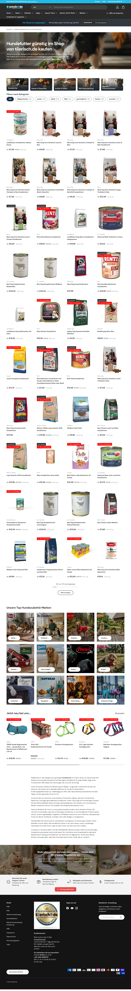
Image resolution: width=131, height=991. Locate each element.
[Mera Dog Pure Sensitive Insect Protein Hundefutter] (20, 218)
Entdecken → (15, 701)
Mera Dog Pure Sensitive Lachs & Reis (49, 144)
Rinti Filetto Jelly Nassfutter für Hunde (79, 476)
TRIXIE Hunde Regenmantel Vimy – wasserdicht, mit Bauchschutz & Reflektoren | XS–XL (17, 748)
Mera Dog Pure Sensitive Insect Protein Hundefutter (18, 238)
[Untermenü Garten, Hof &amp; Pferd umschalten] (76, 13)
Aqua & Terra (50, 13)
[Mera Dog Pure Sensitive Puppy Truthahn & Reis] (110, 171)
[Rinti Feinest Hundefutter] (50, 312)
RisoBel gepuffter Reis (105, 331)
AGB (8, 929)
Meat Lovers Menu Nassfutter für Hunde (79, 571)
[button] (123, 7)
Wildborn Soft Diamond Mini (17, 570)
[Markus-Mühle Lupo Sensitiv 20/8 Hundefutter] (50, 409)
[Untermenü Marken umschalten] (87, 13)
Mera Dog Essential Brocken (77, 284)
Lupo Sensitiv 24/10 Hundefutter (19, 475)
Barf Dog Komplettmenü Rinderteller (16, 285)
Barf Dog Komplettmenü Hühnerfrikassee (76, 524)
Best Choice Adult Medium (107, 523)
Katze (17, 13)
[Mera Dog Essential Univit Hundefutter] (20, 409)
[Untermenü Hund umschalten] (12, 13)
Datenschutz (11, 937)
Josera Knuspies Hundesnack (18, 379)
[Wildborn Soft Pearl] (80, 409)
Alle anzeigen (119, 713)
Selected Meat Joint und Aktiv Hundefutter (108, 476)
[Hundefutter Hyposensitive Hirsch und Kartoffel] (50, 551)
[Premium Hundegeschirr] (65, 728)
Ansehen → (74, 638)
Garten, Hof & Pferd (67, 13)
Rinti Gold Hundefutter (75, 379)
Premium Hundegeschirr (64, 744)
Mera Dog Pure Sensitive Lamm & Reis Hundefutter (109, 144)
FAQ (104, 1)
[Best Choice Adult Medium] (110, 503)
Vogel (38, 13)
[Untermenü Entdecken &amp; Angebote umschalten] (26, 17)
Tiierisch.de (14, 982)
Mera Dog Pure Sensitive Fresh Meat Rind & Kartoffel (50, 191)
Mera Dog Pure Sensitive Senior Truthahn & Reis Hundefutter (18, 191)
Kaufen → (14, 638)
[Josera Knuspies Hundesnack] (20, 359)
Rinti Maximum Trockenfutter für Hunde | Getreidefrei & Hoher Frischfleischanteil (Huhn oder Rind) (50, 381)
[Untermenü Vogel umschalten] (41, 13)
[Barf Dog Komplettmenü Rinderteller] (20, 265)
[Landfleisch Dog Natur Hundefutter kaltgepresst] (80, 218)
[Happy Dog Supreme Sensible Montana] (80, 312)
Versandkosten (12, 918)
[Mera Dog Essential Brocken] (80, 265)
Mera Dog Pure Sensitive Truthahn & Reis (80, 144)
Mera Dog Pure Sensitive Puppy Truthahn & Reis (109, 191)
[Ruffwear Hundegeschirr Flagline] (113, 728)
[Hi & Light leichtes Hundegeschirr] (89, 728)
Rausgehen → (45, 701)
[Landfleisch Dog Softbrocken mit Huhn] (20, 312)
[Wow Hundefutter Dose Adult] (50, 456)
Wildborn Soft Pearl (74, 428)
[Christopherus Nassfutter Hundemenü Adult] (20, 503)
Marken (82, 13)
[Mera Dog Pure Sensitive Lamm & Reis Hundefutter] (110, 123)
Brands (97, 1)
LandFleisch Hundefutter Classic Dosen (19, 144)
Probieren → (45, 638)
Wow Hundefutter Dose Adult (48, 475)
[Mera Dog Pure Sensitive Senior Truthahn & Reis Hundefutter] (20, 171)
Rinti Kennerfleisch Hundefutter (49, 237)
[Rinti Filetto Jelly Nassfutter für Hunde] (80, 456)
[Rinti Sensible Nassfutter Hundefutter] (110, 265)
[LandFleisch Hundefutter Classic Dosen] (20, 123)
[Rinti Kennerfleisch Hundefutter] (50, 218)
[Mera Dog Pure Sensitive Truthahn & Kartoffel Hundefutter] (80, 171)
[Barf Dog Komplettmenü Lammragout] (50, 503)
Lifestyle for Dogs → (107, 701)
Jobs (8, 944)
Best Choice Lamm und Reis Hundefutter (107, 429)
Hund (9, 13)
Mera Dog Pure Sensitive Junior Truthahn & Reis (109, 380)
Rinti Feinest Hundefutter (46, 331)
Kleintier (28, 13)
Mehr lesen (56, 59)
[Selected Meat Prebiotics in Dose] (110, 218)
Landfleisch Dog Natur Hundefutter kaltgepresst (80, 238)
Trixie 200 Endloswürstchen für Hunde (41, 745)
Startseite (9, 29)
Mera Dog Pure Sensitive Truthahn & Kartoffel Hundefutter (80, 191)
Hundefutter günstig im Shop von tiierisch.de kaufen (28, 29)
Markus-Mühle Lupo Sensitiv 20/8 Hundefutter (49, 429)
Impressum (11, 933)
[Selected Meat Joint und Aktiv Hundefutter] (110, 456)
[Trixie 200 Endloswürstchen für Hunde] (41, 728)
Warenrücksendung (14, 914)
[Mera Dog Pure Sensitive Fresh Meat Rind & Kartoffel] (50, 171)
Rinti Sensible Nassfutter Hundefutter (106, 285)
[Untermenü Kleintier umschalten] (32, 13)
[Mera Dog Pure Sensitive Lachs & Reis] (50, 123)
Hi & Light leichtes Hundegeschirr (86, 745)
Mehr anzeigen (65, 592)
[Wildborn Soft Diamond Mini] (20, 551)
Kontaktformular (40, 939)
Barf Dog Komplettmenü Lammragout (46, 524)
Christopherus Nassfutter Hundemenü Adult (16, 524)
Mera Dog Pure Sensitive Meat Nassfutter (108, 571)
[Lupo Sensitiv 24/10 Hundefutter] (20, 456)
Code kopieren (102, 23)
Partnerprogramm (13, 941)
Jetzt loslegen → (46, 669)
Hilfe (8, 907)
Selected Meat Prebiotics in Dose (110, 237)
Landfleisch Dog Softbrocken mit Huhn (19, 332)
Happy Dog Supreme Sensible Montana (78, 332)
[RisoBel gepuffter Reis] (110, 312)
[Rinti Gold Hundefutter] (80, 359)
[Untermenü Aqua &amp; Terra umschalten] (56, 13)
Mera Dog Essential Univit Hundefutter (16, 429)
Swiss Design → (76, 701)
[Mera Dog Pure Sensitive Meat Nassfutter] (110, 551)
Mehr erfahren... (33, 1)
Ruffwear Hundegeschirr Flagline (112, 745)
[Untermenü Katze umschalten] (21, 13)
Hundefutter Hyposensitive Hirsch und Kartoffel (50, 571)
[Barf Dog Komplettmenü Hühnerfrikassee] (80, 503)
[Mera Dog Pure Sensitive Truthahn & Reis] (80, 123)
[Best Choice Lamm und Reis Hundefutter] (110, 409)
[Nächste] (124, 84)
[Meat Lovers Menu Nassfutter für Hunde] (80, 551)
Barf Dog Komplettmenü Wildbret (49, 284)
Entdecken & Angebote (15, 17)
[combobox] (69, 7)
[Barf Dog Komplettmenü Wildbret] (50, 265)
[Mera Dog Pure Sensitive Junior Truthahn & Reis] (110, 359)
